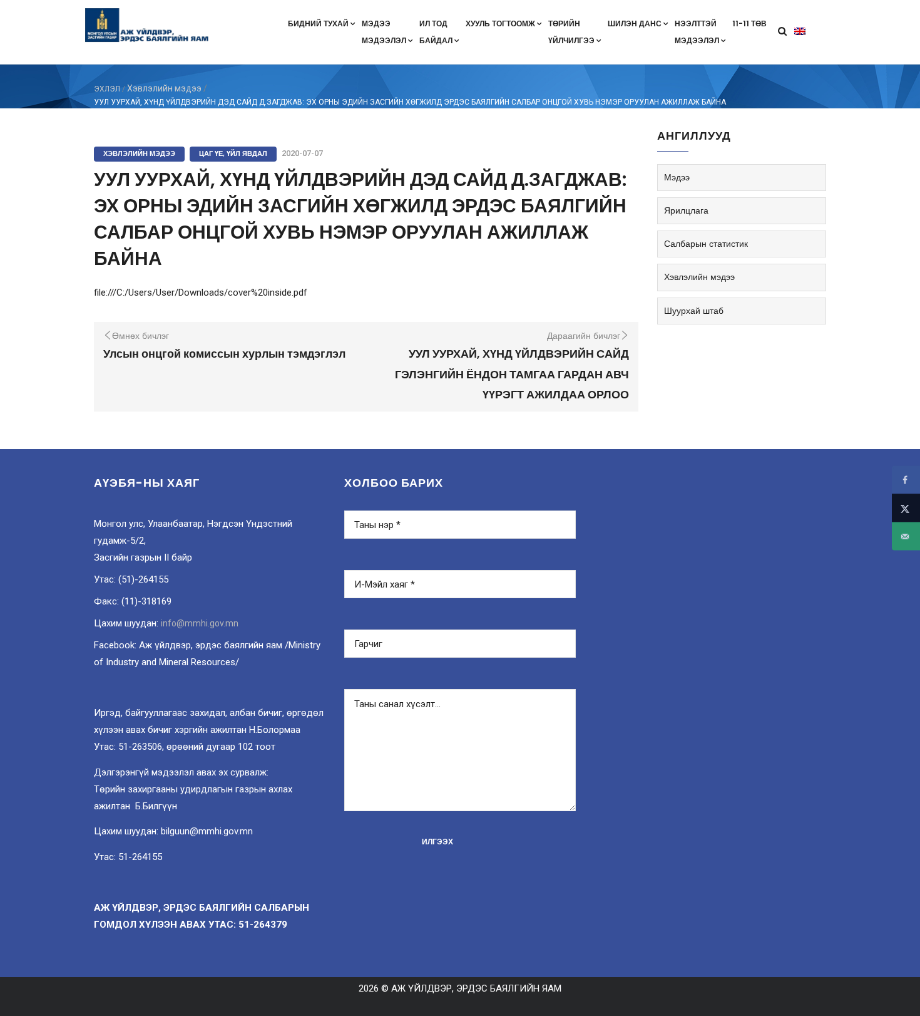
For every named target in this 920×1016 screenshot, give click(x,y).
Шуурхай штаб (693, 310)
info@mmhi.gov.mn (199, 623)
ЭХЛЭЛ (107, 89)
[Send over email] (906, 536)
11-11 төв (749, 23)
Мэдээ (677, 177)
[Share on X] (906, 508)
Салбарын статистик (706, 243)
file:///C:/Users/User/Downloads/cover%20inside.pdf (200, 292)
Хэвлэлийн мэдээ (164, 88)
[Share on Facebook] (906, 480)
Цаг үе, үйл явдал (233, 153)
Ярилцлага (686, 210)
